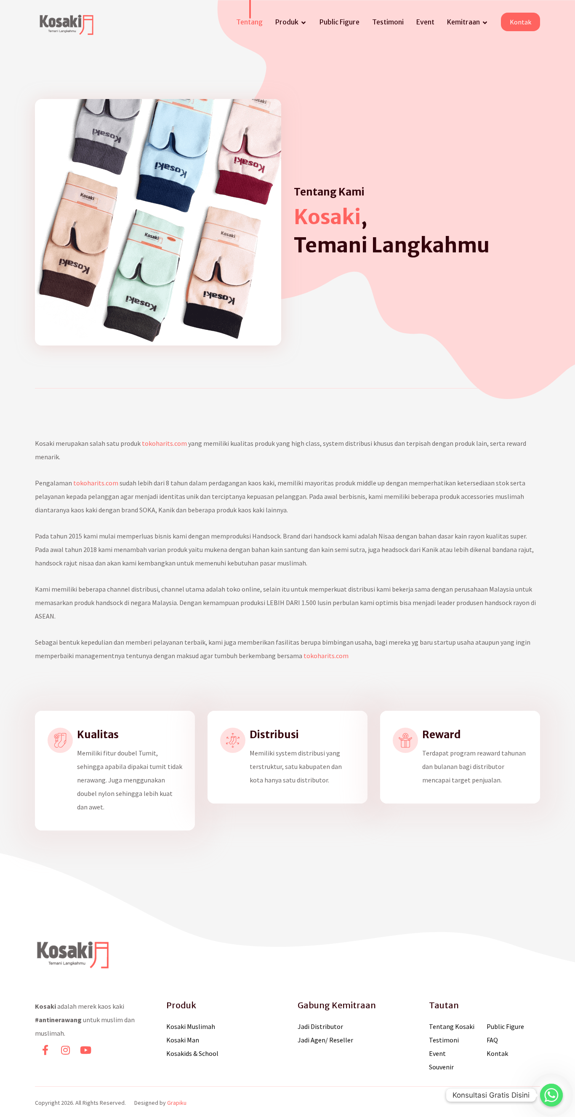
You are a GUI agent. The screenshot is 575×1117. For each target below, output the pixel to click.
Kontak (497, 1053)
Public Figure (505, 1026)
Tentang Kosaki (451, 1026)
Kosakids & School (192, 1053)
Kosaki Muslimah (190, 1026)
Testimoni (444, 1040)
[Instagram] (65, 1050)
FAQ (492, 1040)
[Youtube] (85, 1050)
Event (437, 1053)
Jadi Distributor (320, 1026)
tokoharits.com (164, 443)
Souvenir (441, 1067)
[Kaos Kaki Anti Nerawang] (66, 25)
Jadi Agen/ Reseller (325, 1040)
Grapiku (176, 1102)
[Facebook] (45, 1050)
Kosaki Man (182, 1040)
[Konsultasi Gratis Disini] (551, 1095)
